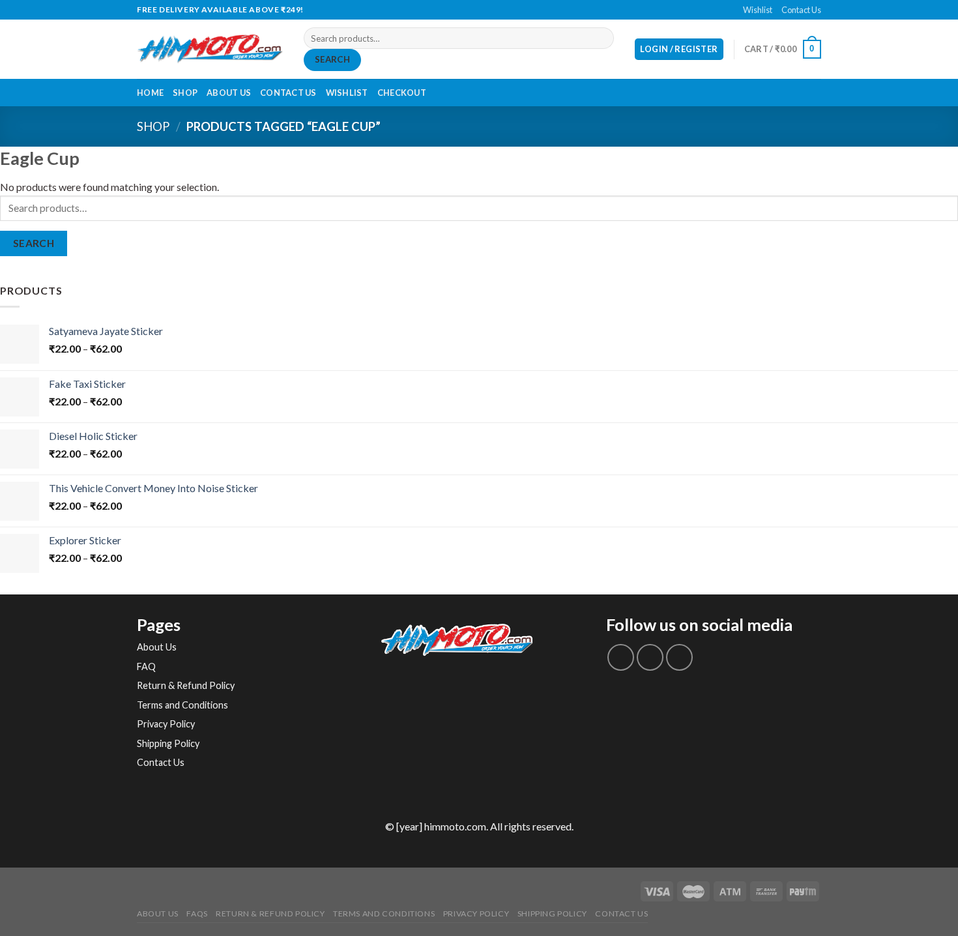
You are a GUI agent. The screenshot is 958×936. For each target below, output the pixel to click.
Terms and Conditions (182, 704)
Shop (185, 92)
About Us (229, 92)
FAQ (146, 666)
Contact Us (801, 10)
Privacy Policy (166, 723)
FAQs (196, 913)
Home (150, 92)
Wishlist (757, 10)
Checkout (401, 92)
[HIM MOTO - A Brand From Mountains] (210, 49)
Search (332, 59)
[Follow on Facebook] (472, 9)
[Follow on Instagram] (650, 657)
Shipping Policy (168, 743)
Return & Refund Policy (186, 685)
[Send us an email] (485, 9)
